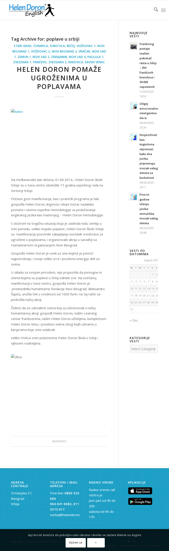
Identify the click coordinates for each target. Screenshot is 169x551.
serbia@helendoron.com (68, 515)
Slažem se (75, 542)
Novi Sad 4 (77, 57)
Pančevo (40, 62)
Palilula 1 (95, 57)
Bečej (71, 46)
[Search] (153, 10)
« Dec (134, 320)
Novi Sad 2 (41, 57)
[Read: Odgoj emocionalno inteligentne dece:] (134, 106)
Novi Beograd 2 (64, 51)
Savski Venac (95, 62)
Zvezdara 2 (57, 62)
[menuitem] (153, 10)
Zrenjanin (59, 57)
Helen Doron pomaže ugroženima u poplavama (59, 78)
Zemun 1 (24, 57)
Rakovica (75, 62)
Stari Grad (22, 46)
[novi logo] (31, 10)
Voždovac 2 (40, 51)
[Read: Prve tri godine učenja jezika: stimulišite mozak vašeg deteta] (134, 197)
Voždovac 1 (86, 46)
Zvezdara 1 (22, 62)
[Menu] (163, 10)
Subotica (57, 46)
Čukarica (40, 46)
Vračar (84, 51)
